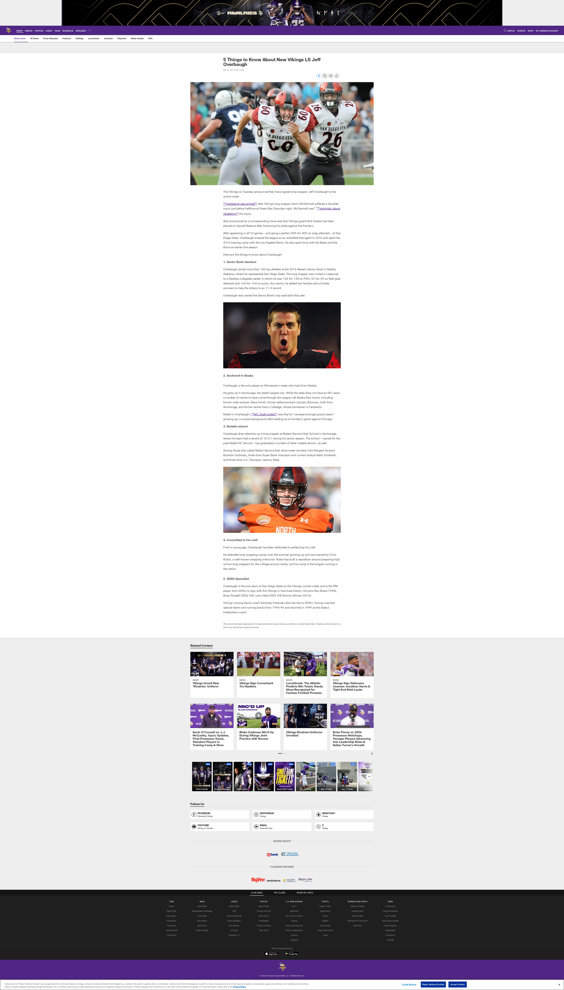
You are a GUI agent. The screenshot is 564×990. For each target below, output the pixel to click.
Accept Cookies (457, 984)
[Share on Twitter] (325, 77)
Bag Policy (294, 911)
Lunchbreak (202, 916)
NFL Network (234, 926)
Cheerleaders (263, 921)
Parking (294, 921)
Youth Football (390, 916)
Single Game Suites (325, 930)
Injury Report (171, 916)
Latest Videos (234, 906)
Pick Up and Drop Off (294, 926)
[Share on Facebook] (319, 77)
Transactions (171, 921)
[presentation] (372, 754)
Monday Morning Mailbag (202, 911)
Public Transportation (294, 930)
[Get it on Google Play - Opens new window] (291, 955)
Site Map (390, 940)
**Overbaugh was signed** (240, 203)
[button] (280, 753)
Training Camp (357, 916)
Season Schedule (357, 906)
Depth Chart (171, 911)
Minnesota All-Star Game (357, 921)
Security (294, 935)
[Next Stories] (369, 776)
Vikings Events (357, 911)
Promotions (390, 935)
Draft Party (357, 926)
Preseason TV (234, 935)
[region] (282, 985)
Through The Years (263, 926)
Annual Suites (325, 926)
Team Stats (171, 926)
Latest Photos (263, 906)
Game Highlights (234, 921)
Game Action (263, 916)
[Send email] (330, 77)
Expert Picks (202, 926)
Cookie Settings (409, 984)
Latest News (202, 906)
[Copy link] (336, 76)
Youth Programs (390, 926)
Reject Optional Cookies (433, 984)
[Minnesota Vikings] (282, 967)
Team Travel (263, 930)
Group (325, 916)
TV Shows (234, 930)
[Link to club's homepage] (8, 30)
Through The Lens (264, 911)
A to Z (294, 906)
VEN (234, 911)
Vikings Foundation (390, 911)
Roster (171, 906)
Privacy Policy (239, 987)
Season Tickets (325, 906)
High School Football (390, 921)
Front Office (171, 935)
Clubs (325, 935)
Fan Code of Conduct (294, 916)
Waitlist (325, 921)
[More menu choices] (89, 30)
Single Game (325, 911)
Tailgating (294, 940)
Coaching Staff (171, 930)
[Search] (505, 30)
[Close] (559, 984)
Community (390, 906)
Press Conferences (234, 916)
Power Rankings (202, 930)
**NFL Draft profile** (264, 414)
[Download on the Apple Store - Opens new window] (271, 953)
